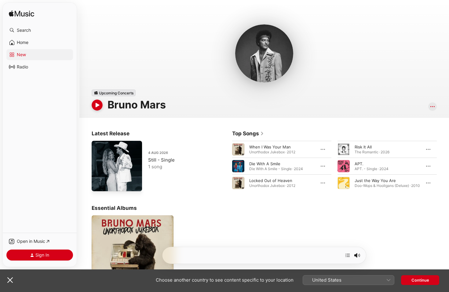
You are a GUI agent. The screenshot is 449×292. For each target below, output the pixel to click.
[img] (21, 13)
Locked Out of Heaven (270, 180)
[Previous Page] (226, 166)
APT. (359, 163)
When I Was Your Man (270, 146)
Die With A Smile (264, 163)
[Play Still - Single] (99, 183)
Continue (420, 280)
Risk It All (363, 146)
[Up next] (347, 255)
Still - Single (161, 160)
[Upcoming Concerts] (114, 92)
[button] (40, 30)
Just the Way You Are (375, 180)
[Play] (97, 105)
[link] (248, 133)
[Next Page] (443, 166)
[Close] (10, 280)
